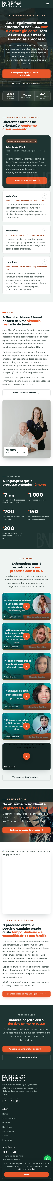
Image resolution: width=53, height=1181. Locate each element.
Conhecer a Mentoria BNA (25, 180)
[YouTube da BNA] (17, 1100)
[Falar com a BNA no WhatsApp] (47, 1158)
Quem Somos (8, 1118)
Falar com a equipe (28, 1057)
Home (5, 1114)
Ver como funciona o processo (26, 83)
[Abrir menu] (48, 4)
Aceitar (26, 1175)
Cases (5, 1135)
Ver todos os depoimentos (24, 777)
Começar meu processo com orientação (25, 73)
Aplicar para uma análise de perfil (25, 1049)
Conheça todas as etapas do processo (25, 994)
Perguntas (7, 1140)
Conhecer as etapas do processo (24, 830)
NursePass (7, 1127)
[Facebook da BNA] (11, 1100)
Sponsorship (8, 1131)
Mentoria (6, 1122)
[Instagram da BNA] (4, 1100)
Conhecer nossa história (24, 393)
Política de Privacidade (26, 1169)
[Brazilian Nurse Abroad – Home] (11, 4)
